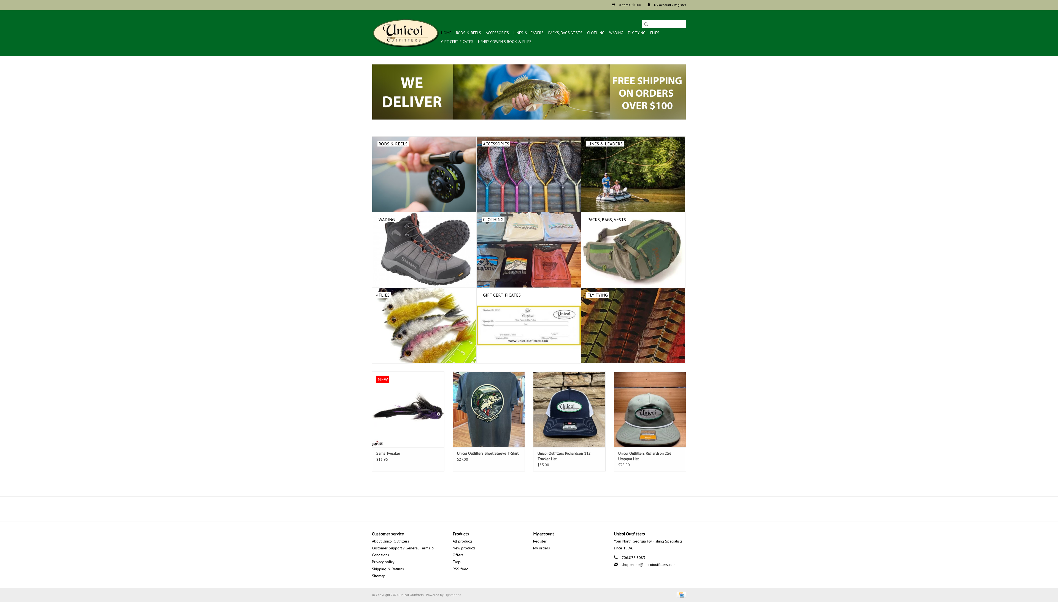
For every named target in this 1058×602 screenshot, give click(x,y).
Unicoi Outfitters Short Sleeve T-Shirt (488, 453)
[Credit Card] (680, 594)
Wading (616, 32)
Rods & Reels (468, 32)
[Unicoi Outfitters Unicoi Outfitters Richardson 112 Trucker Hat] (569, 409)
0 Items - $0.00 (630, 5)
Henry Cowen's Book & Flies (504, 41)
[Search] (646, 24)
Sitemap (378, 575)
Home (446, 32)
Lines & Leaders (529, 32)
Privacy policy (383, 561)
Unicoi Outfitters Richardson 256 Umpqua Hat (644, 456)
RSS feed (460, 568)
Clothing (595, 32)
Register (540, 541)
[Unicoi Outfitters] (405, 32)
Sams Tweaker (388, 453)
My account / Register (669, 5)
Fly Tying (637, 32)
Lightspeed (452, 595)
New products (464, 548)
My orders (541, 548)
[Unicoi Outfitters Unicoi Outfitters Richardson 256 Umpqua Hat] (650, 409)
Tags (457, 561)
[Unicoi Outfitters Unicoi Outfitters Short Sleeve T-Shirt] (489, 409)
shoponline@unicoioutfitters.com (649, 564)
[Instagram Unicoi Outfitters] (539, 509)
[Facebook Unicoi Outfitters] (519, 509)
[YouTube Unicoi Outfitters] (529, 509)
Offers (458, 554)
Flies (654, 32)
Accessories (497, 32)
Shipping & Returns (388, 568)
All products (463, 541)
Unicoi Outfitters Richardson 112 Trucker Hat (564, 456)
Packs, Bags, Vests (565, 32)
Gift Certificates (457, 41)
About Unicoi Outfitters (390, 541)
